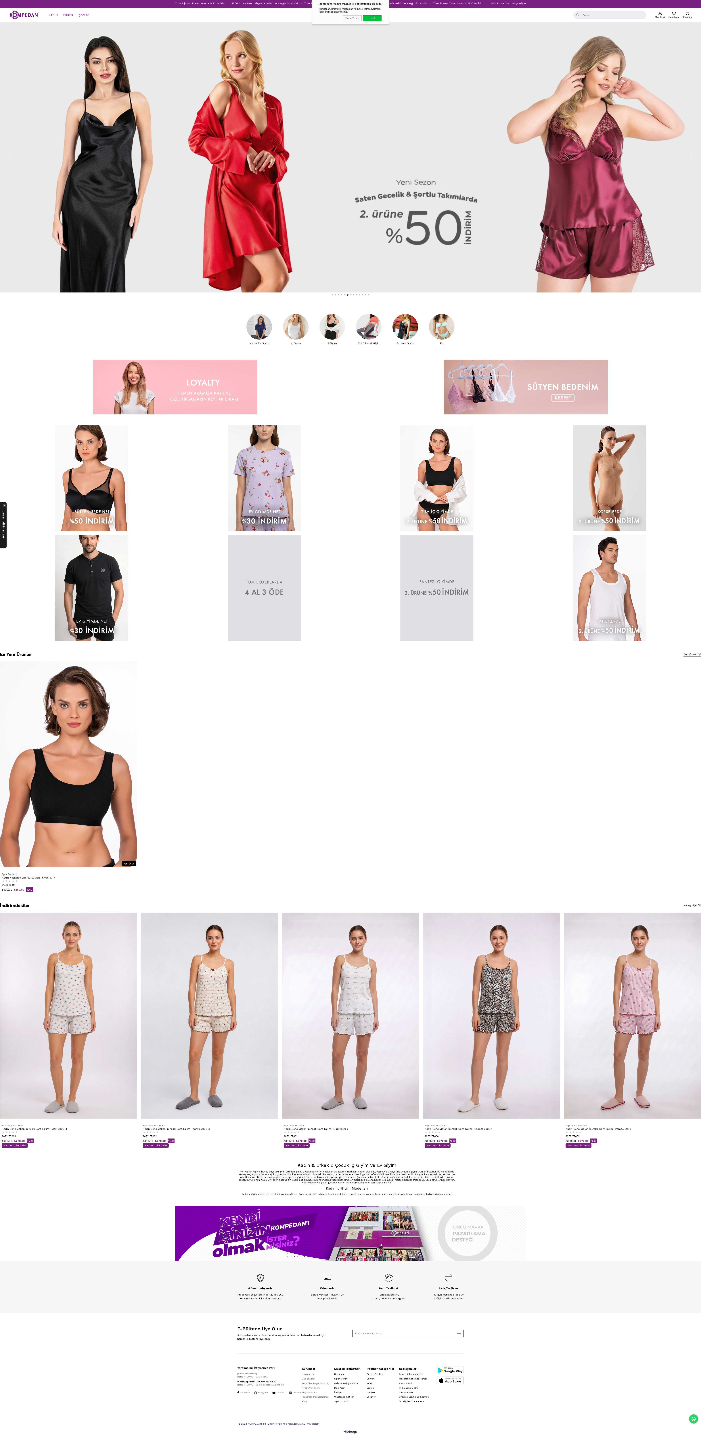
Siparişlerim (340, 1378)
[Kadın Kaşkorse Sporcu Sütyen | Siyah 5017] (68, 764)
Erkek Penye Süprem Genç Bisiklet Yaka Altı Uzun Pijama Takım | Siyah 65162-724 (51, 1128)
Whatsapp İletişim (344, 1397)
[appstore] (450, 1380)
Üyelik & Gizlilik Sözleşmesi (414, 1397)
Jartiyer (371, 1392)
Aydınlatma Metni (408, 1388)
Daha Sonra (352, 18)
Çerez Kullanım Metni (411, 1374)
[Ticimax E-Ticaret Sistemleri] (350, 1432)
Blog (304, 1401)
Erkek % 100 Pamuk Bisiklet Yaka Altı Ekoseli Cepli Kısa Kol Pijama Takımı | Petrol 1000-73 (480, 923)
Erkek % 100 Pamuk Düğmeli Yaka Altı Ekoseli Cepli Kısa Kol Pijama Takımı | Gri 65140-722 (339, 923)
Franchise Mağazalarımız (315, 1397)
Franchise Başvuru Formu (315, 1383)
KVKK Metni (405, 1383)
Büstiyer (371, 1397)
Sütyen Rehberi (375, 1374)
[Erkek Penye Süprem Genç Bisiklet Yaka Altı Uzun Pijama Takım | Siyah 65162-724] (68, 1016)
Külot (370, 1383)
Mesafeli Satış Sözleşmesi (413, 1378)
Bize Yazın (339, 1388)
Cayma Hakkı (406, 1392)
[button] (332, 294)
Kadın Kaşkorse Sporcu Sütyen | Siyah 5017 (28, 877)
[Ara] (578, 15)
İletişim (338, 1392)
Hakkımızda (308, 1374)
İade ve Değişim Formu (346, 1383)
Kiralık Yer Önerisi (311, 1388)
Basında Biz (308, 1378)
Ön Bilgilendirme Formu (411, 1401)
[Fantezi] (437, 588)
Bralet (370, 1388)
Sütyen (370, 1378)
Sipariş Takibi (341, 1401)
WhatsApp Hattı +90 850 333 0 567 (256, 1381)
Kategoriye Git (692, 654)
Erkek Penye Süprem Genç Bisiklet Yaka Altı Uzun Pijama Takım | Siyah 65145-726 (192, 923)
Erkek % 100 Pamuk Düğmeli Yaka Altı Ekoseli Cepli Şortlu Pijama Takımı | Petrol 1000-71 (620, 923)
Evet (372, 18)
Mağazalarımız (309, 1392)
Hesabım (339, 1374)
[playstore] (450, 1370)
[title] (92, 478)
